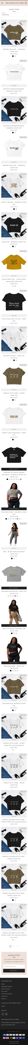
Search (3, 1006)
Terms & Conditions (6, 993)
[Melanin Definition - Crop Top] (14, 574)
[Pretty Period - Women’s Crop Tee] (14, 185)
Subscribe (13, 970)
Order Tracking (5, 989)
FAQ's (3, 984)
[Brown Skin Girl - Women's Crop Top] (14, 32)
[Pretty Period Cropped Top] (14, 611)
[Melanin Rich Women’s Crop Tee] (14, 686)
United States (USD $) (13, 1031)
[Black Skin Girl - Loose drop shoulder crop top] (14, 262)
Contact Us (4, 996)
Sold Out (14, 45)
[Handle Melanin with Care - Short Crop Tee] (14, 839)
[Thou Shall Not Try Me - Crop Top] (14, 301)
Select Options (13, 469)
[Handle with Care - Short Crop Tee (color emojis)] (14, 726)
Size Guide (4, 991)
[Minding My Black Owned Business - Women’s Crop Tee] (14, 455)
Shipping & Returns (6, 986)
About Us (3, 998)
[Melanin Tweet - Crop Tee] (14, 338)
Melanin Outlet (14, 3)
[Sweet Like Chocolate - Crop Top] (14, 415)
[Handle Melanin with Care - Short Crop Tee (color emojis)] (14, 802)
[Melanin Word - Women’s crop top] (14, 494)
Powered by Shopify (14, 1041)
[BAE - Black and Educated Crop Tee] (14, 534)
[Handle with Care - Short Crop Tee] (14, 376)
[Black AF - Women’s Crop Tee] (14, 224)
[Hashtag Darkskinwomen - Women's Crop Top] (14, 71)
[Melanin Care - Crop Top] (14, 649)
